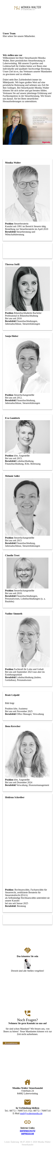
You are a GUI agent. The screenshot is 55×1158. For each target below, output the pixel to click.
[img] (27, 8)
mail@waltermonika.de (31, 1113)
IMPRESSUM (27, 1133)
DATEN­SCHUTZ (27, 1130)
